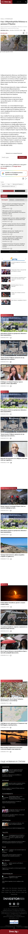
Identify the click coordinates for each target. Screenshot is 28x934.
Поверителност (7, 910)
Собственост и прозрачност (10, 913)
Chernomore (18, 892)
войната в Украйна (18, 184)
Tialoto (5, 832)
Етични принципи (21, 912)
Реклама (21, 909)
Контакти (15, 909)
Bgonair (5, 780)
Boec (26, 892)
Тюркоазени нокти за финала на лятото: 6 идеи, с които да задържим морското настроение (13, 842)
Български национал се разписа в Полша (18, 263)
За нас (5, 909)
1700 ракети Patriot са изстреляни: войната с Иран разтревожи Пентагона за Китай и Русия (13, 212)
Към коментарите (20, 190)
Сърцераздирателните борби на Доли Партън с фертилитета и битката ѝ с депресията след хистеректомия (13, 837)
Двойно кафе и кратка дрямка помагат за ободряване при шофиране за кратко (12, 855)
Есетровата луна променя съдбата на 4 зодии (15, 877)
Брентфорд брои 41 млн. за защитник (17, 285)
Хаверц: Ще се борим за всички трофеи (18, 293)
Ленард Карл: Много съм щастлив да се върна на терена (18, 270)
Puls (4, 847)
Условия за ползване (19, 910)
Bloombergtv (7, 794)
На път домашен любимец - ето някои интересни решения (16, 824)
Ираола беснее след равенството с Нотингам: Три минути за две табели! (18, 279)
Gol (3, 807)
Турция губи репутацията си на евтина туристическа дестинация (11, 802)
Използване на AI (14, 918)
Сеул (9, 184)
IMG (3, 888)
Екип (9, 909)
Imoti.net (24, 890)
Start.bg (13, 892)
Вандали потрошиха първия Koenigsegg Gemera (13, 828)
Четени (11, 200)
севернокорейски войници (8, 186)
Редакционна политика (8, 912)
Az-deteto (7, 892)
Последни (4, 200)
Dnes (10, 888)
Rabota (2, 892)
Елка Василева (4, 33)
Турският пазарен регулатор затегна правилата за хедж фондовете (16, 771)
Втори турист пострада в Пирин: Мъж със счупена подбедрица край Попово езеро (13, 205)
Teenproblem (7, 874)
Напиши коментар (8, 190)
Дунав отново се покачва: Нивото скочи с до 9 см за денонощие (17, 784)
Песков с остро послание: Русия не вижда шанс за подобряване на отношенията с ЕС (13, 225)
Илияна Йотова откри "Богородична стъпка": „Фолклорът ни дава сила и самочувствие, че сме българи (12, 238)
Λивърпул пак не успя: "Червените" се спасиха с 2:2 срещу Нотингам (12, 231)
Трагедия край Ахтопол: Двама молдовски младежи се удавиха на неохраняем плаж (13, 218)
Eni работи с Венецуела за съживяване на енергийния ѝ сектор (11, 775)
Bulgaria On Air (21, 888)
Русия (3, 184)
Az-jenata (6, 860)
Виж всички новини (14, 251)
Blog (10, 892)
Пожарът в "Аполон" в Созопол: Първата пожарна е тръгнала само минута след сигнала (13, 245)
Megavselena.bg (14, 894)
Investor (5, 767)
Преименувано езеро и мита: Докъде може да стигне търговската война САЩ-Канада (17, 797)
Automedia (6, 820)
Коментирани (20, 200)
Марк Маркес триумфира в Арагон (18, 300)
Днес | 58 (19, 1)
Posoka (22, 892)
